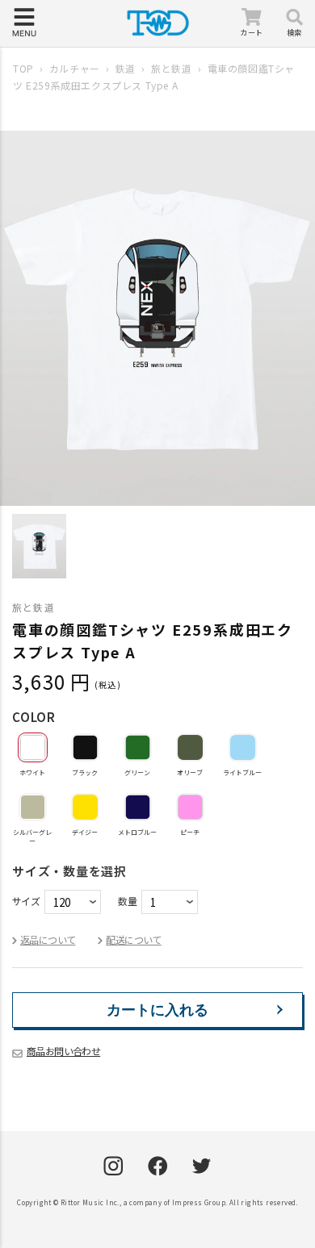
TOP (23, 68)
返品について (47, 939)
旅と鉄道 (171, 68)
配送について (133, 939)
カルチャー (74, 68)
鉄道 (126, 68)
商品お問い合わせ (63, 1051)
